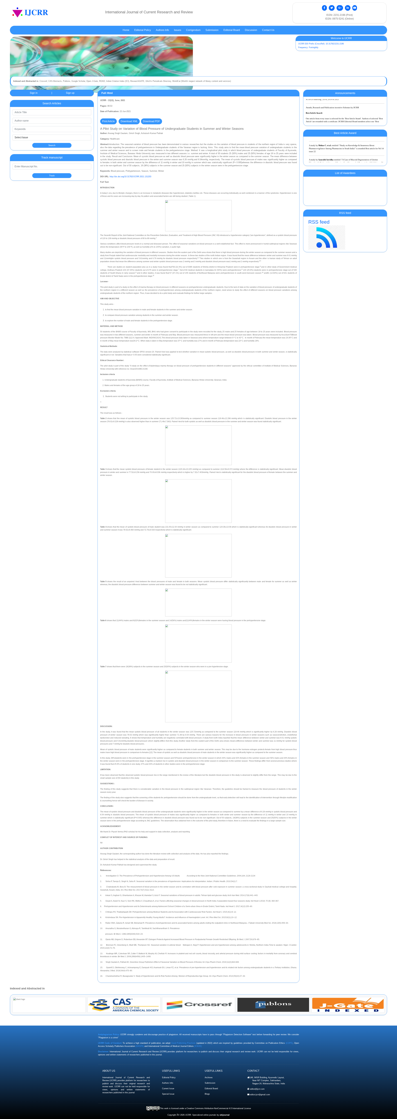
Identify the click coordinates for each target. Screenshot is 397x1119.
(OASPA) (140, 1046)
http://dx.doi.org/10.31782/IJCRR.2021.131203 (130, 176)
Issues (177, 30)
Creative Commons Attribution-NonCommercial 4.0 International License (219, 1108)
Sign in (34, 93)
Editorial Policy (169, 1077)
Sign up (70, 93)
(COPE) (289, 1043)
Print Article (108, 121)
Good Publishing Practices (183, 1043)
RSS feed (319, 222)
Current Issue (168, 1088)
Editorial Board (211, 1088)
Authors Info (167, 1083)
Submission (210, 1083)
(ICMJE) (198, 1046)
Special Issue (168, 1094)
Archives (209, 1077)
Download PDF (151, 121)
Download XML (129, 121)
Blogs (207, 1094)
